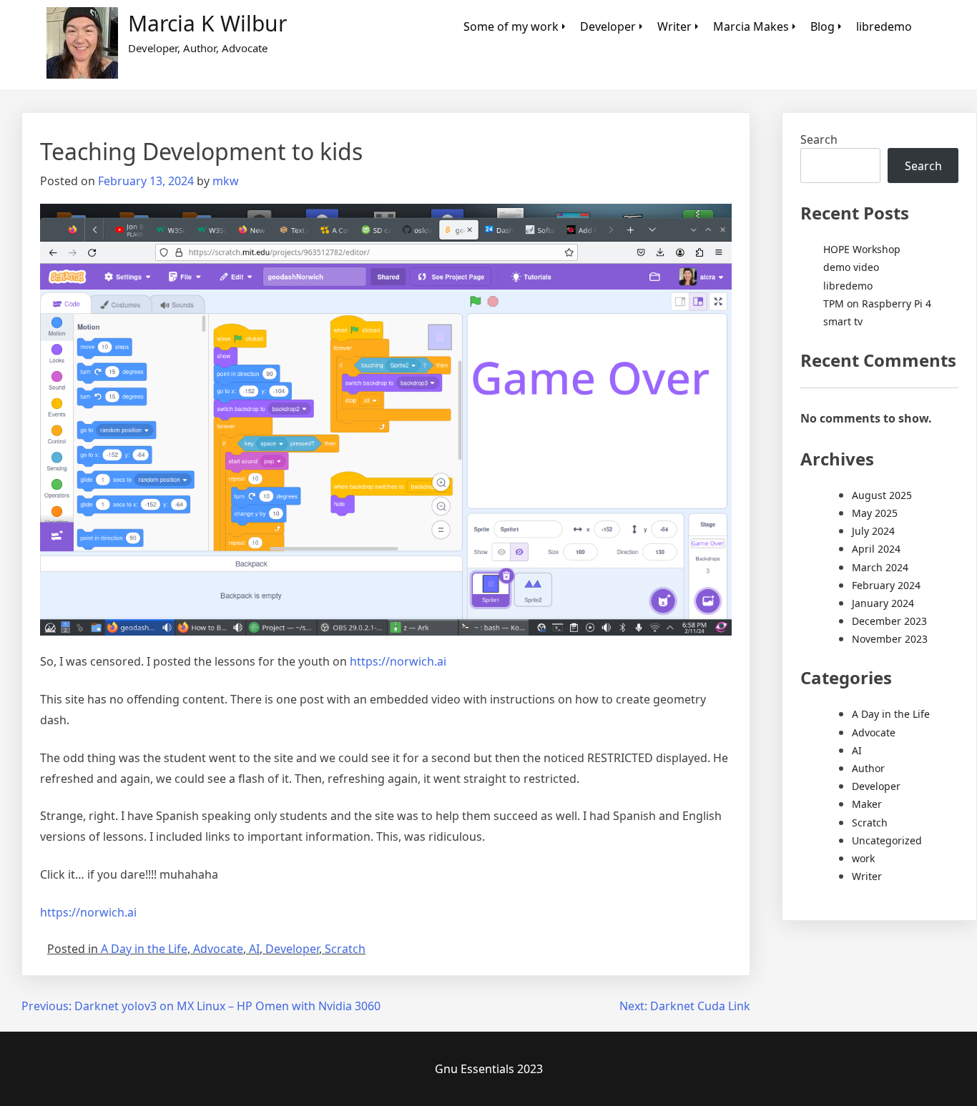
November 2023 (890, 639)
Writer (674, 26)
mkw (225, 181)
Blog (822, 26)
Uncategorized (887, 840)
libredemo (884, 26)
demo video (851, 267)
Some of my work (511, 26)
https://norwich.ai (398, 661)
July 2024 (873, 531)
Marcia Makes (751, 26)
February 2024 (886, 585)
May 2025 (875, 513)
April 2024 (876, 549)
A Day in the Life (144, 949)
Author (868, 768)
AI (254, 949)
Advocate (218, 949)
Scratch (345, 949)
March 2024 (880, 567)
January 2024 (883, 603)
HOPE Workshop (861, 249)
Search (819, 139)
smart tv (843, 321)
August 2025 (882, 495)
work (863, 858)
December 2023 (889, 621)
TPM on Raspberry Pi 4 (877, 303)
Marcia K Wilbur (207, 23)
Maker (867, 804)
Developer (608, 26)
